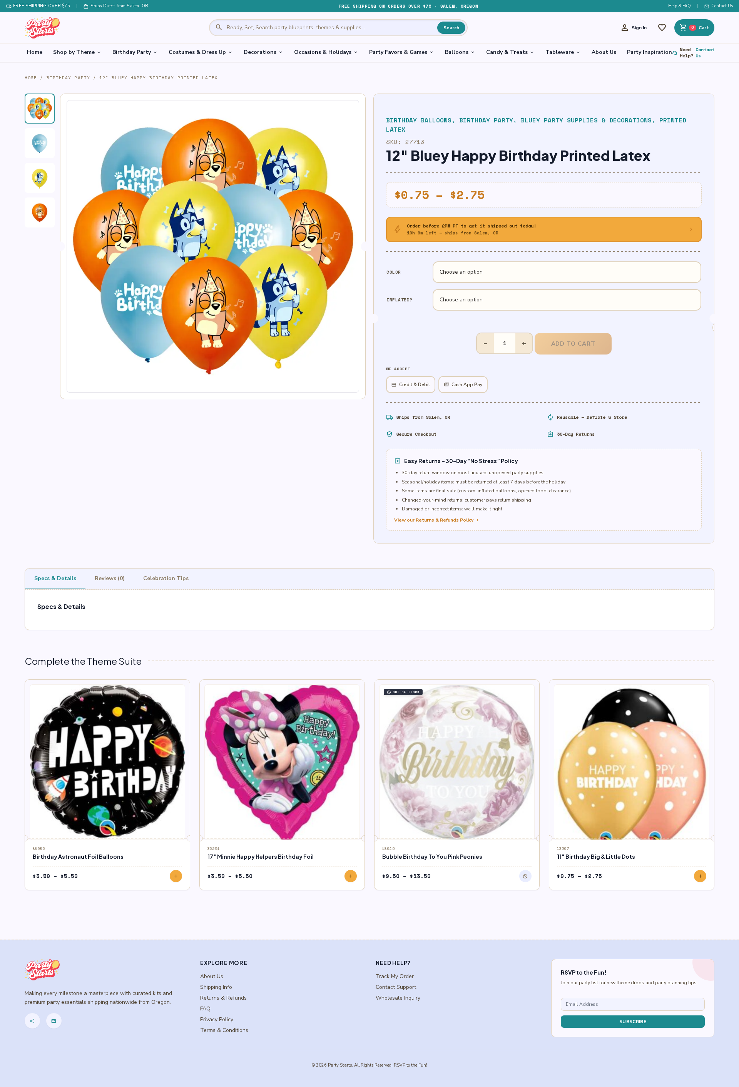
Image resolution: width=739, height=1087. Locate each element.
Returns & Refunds (223, 998)
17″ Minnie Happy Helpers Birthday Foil (260, 856)
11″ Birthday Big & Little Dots (596, 856)
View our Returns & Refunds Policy (437, 520)
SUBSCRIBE (632, 1021)
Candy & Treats (510, 52)
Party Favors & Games (401, 52)
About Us (604, 52)
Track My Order (395, 976)
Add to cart (573, 344)
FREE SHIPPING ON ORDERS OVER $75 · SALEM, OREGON (408, 6)
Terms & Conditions (224, 1030)
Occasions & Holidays (326, 52)
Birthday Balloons (418, 120)
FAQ (205, 1008)
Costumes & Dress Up (201, 52)
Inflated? (399, 300)
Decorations (263, 52)
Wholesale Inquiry (398, 998)
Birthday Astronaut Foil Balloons (78, 856)
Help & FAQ (679, 6)
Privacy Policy (216, 1019)
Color (393, 272)
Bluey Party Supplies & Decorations (586, 120)
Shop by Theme (77, 52)
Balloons (460, 52)
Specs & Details (55, 578)
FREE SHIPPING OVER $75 (38, 6)
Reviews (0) (110, 578)
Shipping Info (216, 987)
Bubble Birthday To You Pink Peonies (432, 856)
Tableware (563, 52)
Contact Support (396, 987)
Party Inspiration (649, 52)
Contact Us (718, 6)
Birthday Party (135, 52)
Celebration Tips (166, 578)
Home (34, 52)
